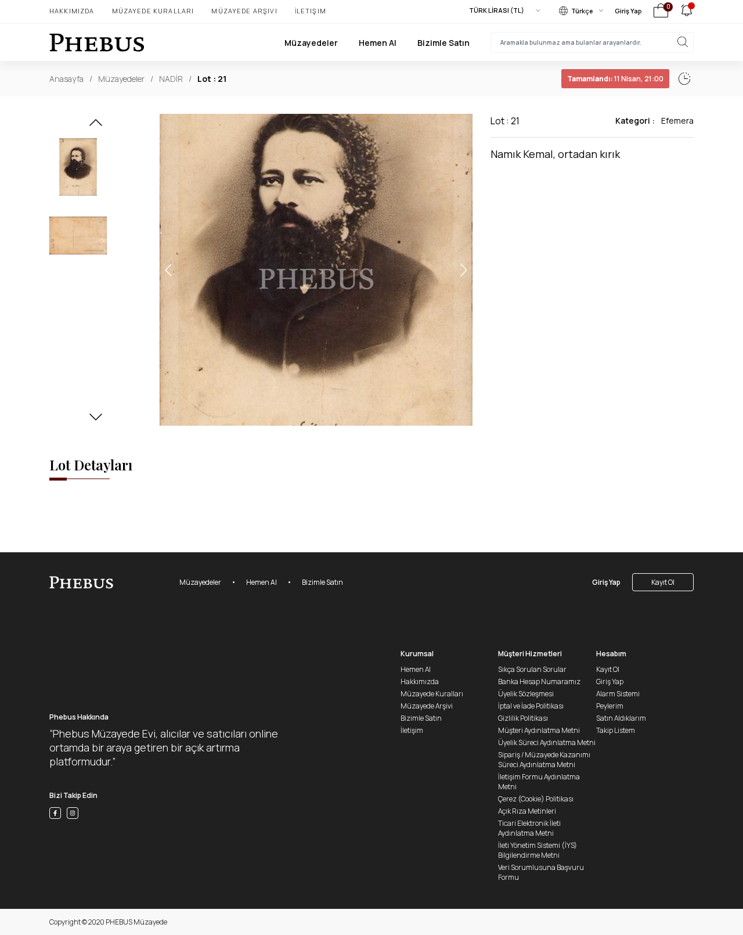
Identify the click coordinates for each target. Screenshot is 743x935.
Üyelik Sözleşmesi (526, 694)
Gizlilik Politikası (523, 718)
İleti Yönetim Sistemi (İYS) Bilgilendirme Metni (537, 850)
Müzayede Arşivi (244, 10)
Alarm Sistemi (618, 694)
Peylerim (609, 706)
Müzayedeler (311, 42)
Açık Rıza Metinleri (527, 811)
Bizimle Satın (443, 42)
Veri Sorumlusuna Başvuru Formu (541, 872)
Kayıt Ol (663, 582)
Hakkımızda (72, 10)
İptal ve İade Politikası (531, 706)
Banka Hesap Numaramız (539, 681)
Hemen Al (377, 42)
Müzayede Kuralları (153, 10)
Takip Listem (615, 730)
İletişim (310, 10)
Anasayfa (66, 78)
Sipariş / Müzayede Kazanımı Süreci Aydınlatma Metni (544, 759)
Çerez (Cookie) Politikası (536, 799)
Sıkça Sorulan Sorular (532, 669)
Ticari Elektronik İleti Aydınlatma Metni (529, 828)
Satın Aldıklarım (621, 718)
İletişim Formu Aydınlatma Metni (539, 782)
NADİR (171, 78)
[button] (95, 126)
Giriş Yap (628, 10)
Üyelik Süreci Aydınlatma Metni (547, 742)
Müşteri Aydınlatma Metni (539, 730)
